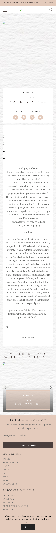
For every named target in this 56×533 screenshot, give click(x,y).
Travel (7, 480)
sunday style (10, 462)
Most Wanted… (28, 402)
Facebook (8, 499)
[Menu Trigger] (5, 11)
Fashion (28, 93)
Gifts (6, 470)
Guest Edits (10, 484)
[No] (52, 522)
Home (6, 466)
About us (8, 510)
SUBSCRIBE (48, 2)
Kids (5, 477)
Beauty (7, 473)
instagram (9, 495)
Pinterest (9, 502)
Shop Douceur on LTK (15, 506)
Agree (28, 527)
